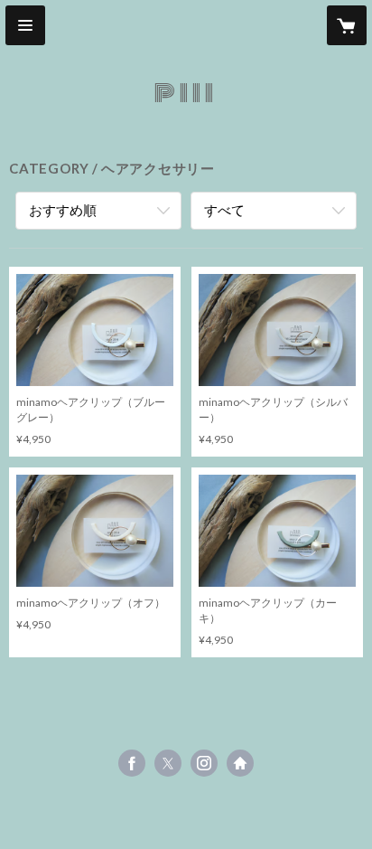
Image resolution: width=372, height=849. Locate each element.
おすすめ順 (63, 210)
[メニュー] (25, 25)
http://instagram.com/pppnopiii (240, 763)
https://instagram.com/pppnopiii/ (204, 763)
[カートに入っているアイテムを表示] (347, 25)
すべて (224, 210)
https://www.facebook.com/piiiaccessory (131, 763)
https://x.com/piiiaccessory (167, 763)
